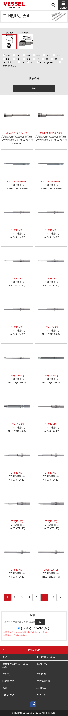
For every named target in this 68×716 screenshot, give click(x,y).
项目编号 (26, 628)
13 (4, 62)
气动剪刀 (41, 674)
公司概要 (41, 688)
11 (47, 59)
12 (56, 59)
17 (32, 62)
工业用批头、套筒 (45, 657)
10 (37, 59)
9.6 (28, 59)
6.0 (48, 55)
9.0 (18, 59)
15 (22, 62)
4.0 (8, 55)
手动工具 (7, 657)
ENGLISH (41, 695)
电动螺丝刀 (42, 664)
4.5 (18, 55)
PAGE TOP (34, 649)
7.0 (58, 55)
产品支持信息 (43, 681)
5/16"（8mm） (48, 62)
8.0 (8, 59)
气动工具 (7, 674)
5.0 (28, 55)
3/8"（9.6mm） (11, 66)
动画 (4, 688)
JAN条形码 (42, 628)
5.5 (38, 55)
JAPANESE (8, 695)
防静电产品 (8, 681)
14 (13, 62)
